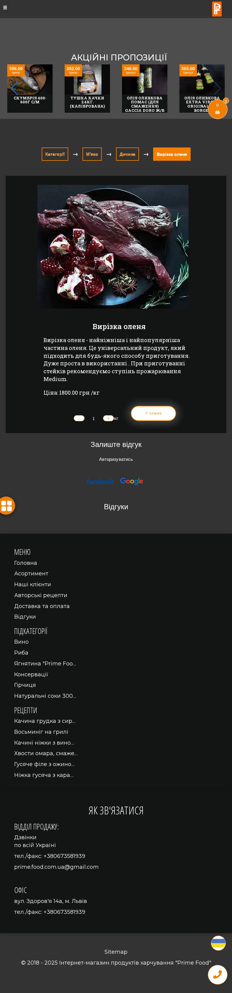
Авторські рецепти (40, 595)
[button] (218, 88)
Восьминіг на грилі (41, 732)
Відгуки (25, 616)
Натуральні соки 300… (45, 696)
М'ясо (92, 154)
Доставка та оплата (42, 606)
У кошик (153, 413)
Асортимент (31, 573)
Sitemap (116, 952)
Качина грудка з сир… (45, 721)
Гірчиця (25, 685)
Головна (25, 563)
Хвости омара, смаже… (46, 753)
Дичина (127, 154)
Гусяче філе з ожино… (44, 764)
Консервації (31, 674)
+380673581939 (64, 856)
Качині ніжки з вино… (44, 742)
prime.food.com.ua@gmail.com (56, 867)
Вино (21, 642)
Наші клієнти (32, 584)
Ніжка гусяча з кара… (43, 775)
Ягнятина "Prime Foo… (45, 663)
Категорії (55, 154)
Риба (21, 652)
